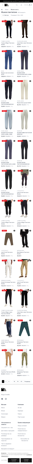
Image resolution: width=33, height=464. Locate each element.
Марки (3, 417)
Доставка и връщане (7, 430)
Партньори (21, 417)
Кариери (20, 411)
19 (17, 381)
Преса (20, 414)
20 (21, 381)
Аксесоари (4, 414)
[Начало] (2, 9)
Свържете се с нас (7, 427)
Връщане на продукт (7, 448)
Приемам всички (26, 460)
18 (14, 381)
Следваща (27, 381)
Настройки (4, 460)
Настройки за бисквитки (24, 439)
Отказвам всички (13, 460)
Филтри (6, 15)
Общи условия (22, 425)
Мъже (6, 9)
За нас (20, 407)
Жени (3, 407)
